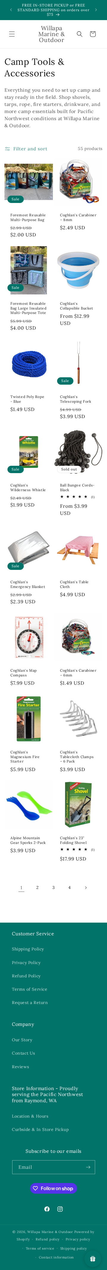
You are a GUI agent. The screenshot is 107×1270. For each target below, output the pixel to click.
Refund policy (48, 1239)
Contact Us (23, 1053)
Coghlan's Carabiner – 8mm (78, 217)
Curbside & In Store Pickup (40, 1129)
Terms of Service (30, 989)
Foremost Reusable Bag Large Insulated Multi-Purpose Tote (28, 308)
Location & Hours (30, 1116)
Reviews (20, 1066)
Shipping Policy (28, 949)
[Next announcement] (96, 9)
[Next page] (85, 887)
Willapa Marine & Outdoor (50, 1232)
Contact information (56, 1257)
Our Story (22, 1039)
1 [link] (21, 887)
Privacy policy (78, 1239)
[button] (11, 34)
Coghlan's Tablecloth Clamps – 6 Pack (77, 756)
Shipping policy (73, 1248)
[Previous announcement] (11, 9)
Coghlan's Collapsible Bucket (76, 305)
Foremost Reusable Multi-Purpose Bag (28, 217)
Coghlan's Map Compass (23, 672)
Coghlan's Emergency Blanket (27, 584)
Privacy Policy (26, 962)
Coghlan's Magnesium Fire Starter (25, 756)
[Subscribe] (88, 1167)
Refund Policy (26, 976)
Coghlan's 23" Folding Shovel (73, 840)
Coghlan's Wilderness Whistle (28, 487)
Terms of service (40, 1248)
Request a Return (30, 1002)
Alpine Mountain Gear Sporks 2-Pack (28, 840)
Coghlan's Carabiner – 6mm (78, 672)
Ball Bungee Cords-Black (77, 487)
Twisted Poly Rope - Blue (27, 399)
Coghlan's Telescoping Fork (75, 399)
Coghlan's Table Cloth (74, 584)
